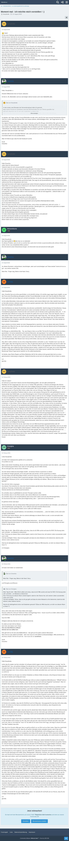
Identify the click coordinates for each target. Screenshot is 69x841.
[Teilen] (66, 17)
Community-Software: (29, 838)
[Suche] (57, 2)
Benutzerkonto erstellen (39, 821)
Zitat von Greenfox (11, 573)
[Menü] (66, 2)
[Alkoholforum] (4, 2)
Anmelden (26, 821)
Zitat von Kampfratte (11, 102)
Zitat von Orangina (11, 589)
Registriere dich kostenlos (43, 814)
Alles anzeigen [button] (34, 113)
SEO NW (47, 838)
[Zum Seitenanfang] (66, 838)
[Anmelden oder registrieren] (62, 2)
